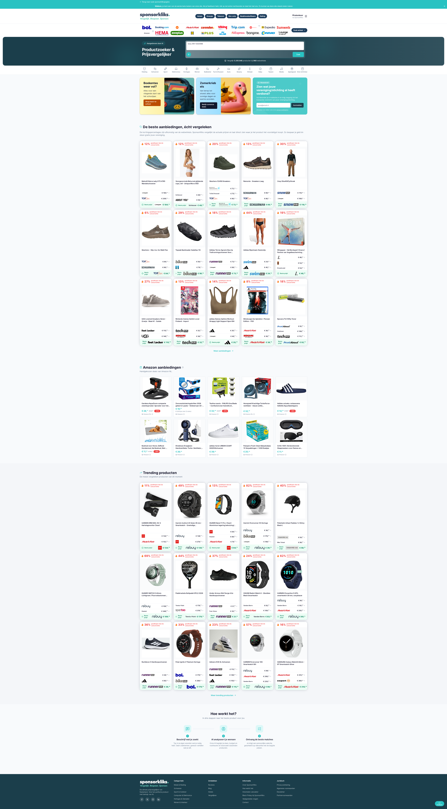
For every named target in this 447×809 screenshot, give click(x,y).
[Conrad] (268, 33)
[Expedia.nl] (268, 27)
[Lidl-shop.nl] (192, 33)
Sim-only (232, 16)
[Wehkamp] (253, 27)
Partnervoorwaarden (284, 795)
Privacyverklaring (283, 785)
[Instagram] (153, 799)
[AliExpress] (238, 33)
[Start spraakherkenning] (188, 54)
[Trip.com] (238, 27)
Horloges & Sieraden (181, 799)
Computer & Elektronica (183, 795)
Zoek (298, 54)
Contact (245, 802)
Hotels (199, 16)
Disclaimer (281, 792)
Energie (210, 16)
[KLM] (223, 33)
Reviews (211, 785)
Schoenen (177, 788)
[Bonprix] (253, 33)
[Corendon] (207, 27)
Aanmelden (297, 105)
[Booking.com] (162, 27)
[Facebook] (142, 799)
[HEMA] (162, 33)
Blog (210, 788)
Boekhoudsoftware (248, 16)
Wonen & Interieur (180, 802)
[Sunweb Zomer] (283, 27)
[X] (147, 799)
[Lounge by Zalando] (283, 33)
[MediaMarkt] (192, 27)
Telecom (220, 16)
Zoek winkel (298, 30)
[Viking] (223, 27)
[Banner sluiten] (444, 6)
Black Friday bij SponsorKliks (253, 795)
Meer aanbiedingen (222, 351)
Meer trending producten (222, 695)
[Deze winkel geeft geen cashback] (259, 26)
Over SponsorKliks (249, 785)
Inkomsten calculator (250, 792)
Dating (262, 16)
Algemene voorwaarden (286, 788)
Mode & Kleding (180, 785)
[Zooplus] (177, 33)
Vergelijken (212, 795)
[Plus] (207, 33)
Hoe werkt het (247, 788)
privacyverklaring (282, 110)
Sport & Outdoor (180, 792)
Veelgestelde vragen (250, 799)
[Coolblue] (177, 27)
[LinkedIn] (158, 799)
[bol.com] (147, 27)
